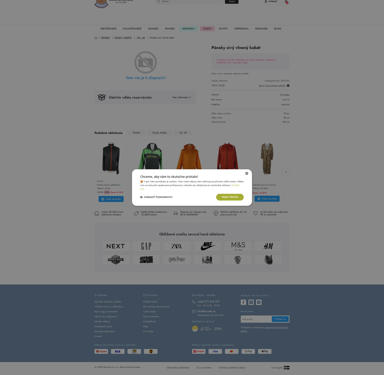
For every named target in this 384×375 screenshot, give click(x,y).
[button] (156, 197)
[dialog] (192, 187)
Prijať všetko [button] (230, 197)
